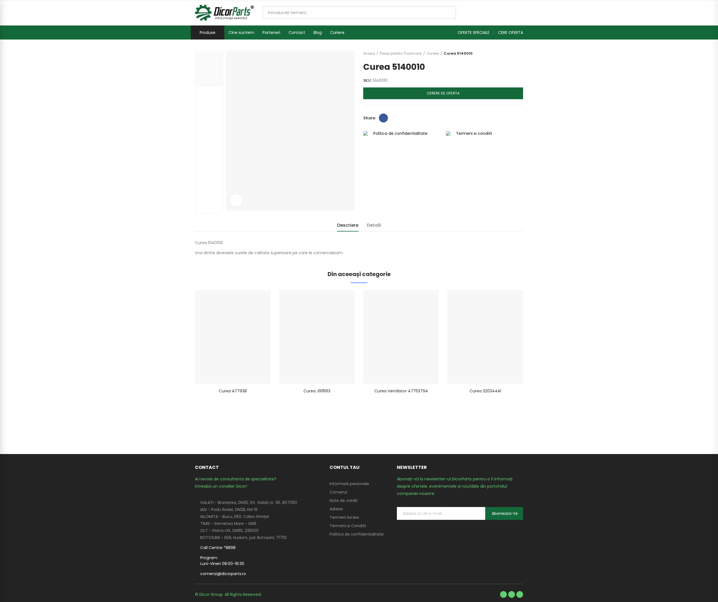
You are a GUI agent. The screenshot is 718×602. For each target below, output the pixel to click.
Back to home (512, 53)
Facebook (383, 118)
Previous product (505, 53)
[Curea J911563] (317, 337)
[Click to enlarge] (236, 200)
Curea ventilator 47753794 (401, 391)
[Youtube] (511, 594)
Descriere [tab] (347, 225)
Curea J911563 (316, 391)
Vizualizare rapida (256, 300)
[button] (476, 32)
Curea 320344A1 (485, 391)
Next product (519, 53)
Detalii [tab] (374, 225)
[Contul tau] (520, 13)
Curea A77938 (233, 391)
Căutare (447, 12)
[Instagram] (519, 594)
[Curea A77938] (233, 337)
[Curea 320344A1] (485, 337)
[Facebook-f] (503, 594)
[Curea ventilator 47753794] (401, 337)
